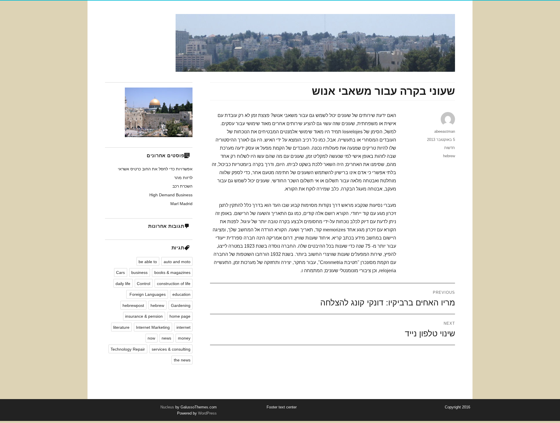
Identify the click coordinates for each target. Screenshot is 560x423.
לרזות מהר (183, 177)
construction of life (173, 283)
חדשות (449, 148)
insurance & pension (144, 316)
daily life (123, 283)
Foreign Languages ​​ (147, 294)
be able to (148, 261)
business (139, 272)
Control (143, 283)
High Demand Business (170, 195)
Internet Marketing (153, 327)
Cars (120, 272)
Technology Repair (128, 349)
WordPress (207, 413)
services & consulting (171, 349)
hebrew (449, 156)
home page (179, 316)
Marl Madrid (181, 203)
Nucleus (167, 407)
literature (121, 327)
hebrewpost (133, 305)
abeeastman (444, 131)
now (151, 338)
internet (183, 327)
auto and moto (177, 261)
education (181, 294)
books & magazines (172, 272)
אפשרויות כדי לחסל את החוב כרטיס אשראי (155, 169)
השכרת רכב (182, 186)
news (166, 338)
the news (182, 360)
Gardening (180, 305)
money (184, 338)
